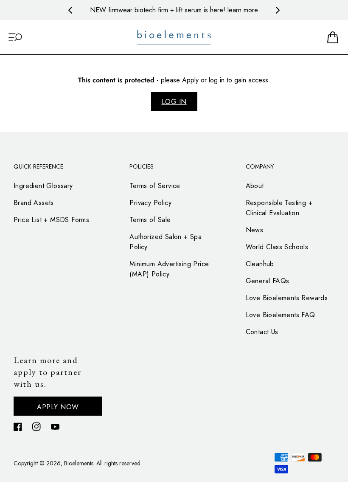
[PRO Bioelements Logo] (174, 37)
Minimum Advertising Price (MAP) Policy (169, 269)
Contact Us (262, 332)
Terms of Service (154, 186)
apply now (58, 407)
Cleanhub (260, 264)
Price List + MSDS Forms (51, 220)
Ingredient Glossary (43, 186)
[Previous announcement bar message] (70, 10)
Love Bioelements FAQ (280, 315)
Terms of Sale (150, 220)
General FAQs (267, 281)
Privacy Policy (150, 203)
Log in (174, 102)
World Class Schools (277, 247)
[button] (15, 37)
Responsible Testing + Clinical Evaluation (279, 208)
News (255, 230)
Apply (190, 80)
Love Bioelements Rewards (287, 298)
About (255, 186)
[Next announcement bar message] (277, 10)
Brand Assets (34, 203)
